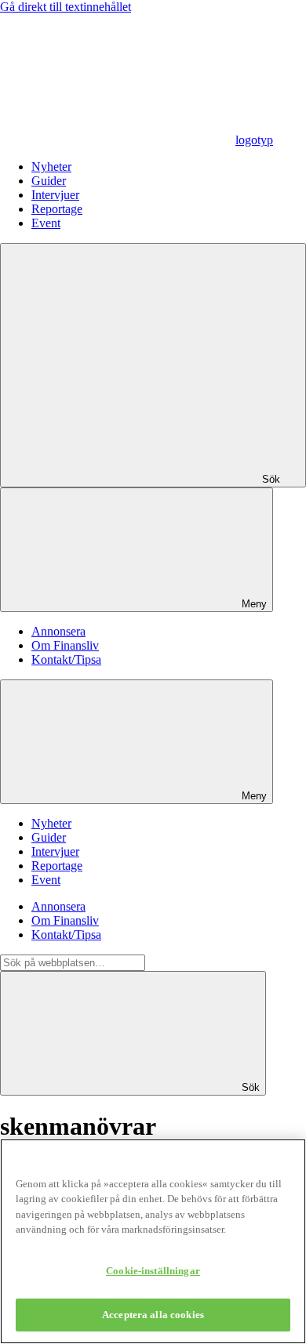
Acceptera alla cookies (153, 1314)
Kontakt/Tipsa (66, 659)
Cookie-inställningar (153, 1271)
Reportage (56, 209)
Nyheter (51, 166)
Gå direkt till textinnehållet (65, 6)
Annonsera (58, 631)
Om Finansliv (65, 645)
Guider (48, 180)
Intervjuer (55, 194)
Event (45, 223)
